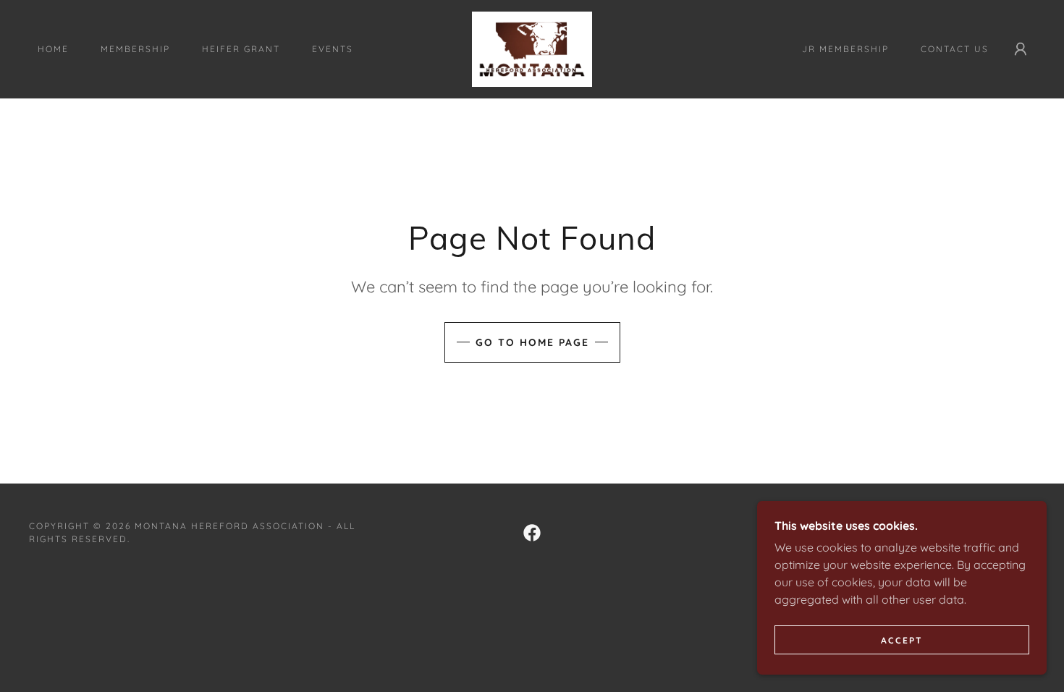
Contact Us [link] (955, 48)
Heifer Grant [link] (241, 48)
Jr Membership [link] (845, 48)
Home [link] (53, 48)
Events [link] (332, 48)
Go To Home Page (532, 342)
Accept (902, 640)
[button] (1020, 49)
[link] (532, 48)
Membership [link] (135, 48)
